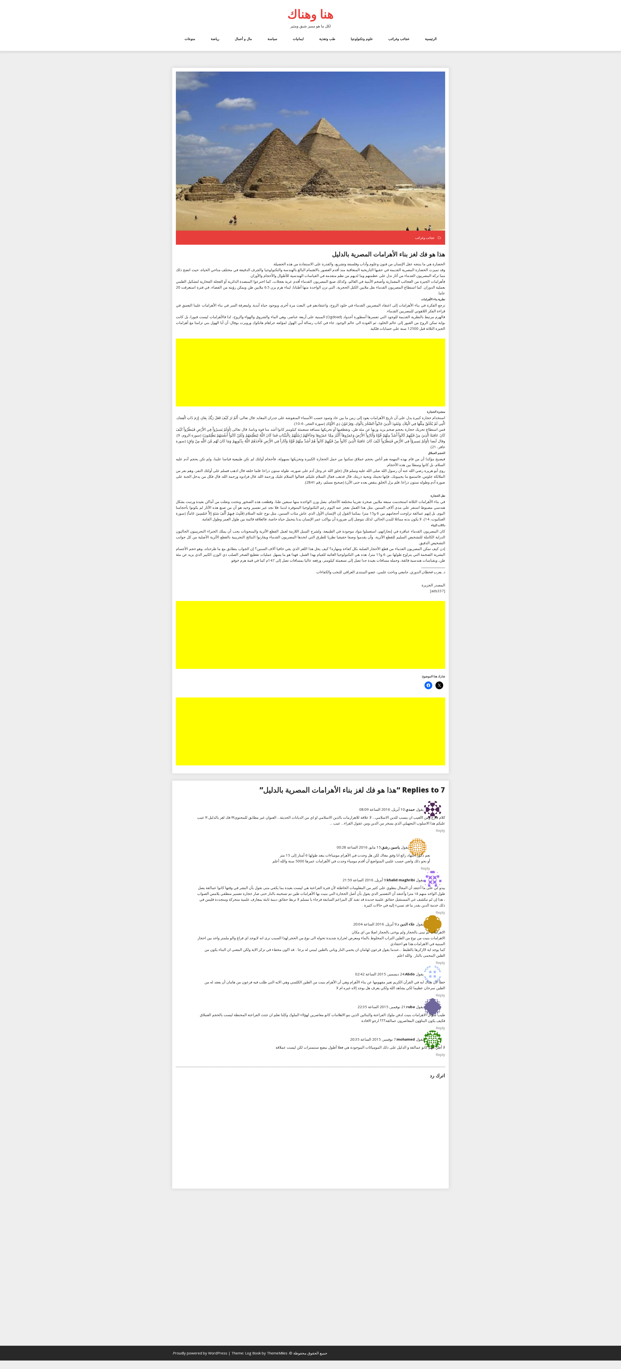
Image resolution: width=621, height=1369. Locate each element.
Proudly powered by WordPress (200, 1353)
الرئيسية (431, 38)
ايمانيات (298, 38)
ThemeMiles (277, 1353)
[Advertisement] (310, 373)
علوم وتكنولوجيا (362, 38)
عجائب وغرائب (398, 38)
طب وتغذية (327, 38)
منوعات (190, 38)
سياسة (272, 38)
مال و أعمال (243, 38)
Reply (440, 830)
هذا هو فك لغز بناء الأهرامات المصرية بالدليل (388, 254)
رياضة (215, 38)
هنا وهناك (310, 14)
